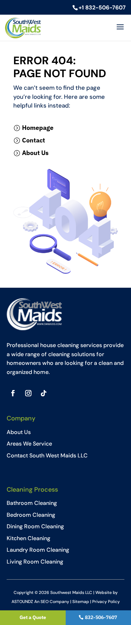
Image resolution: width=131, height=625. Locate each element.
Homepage (37, 128)
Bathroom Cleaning (32, 503)
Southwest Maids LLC (71, 592)
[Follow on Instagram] (28, 393)
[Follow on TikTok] (43, 393)
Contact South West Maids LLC (47, 455)
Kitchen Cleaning (28, 538)
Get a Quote (33, 617)
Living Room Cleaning (35, 561)
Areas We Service (29, 443)
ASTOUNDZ (22, 601)
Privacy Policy (106, 601)
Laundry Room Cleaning (38, 549)
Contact (33, 140)
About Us (35, 153)
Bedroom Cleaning (31, 515)
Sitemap (80, 601)
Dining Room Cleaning (35, 526)
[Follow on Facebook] (13, 393)
